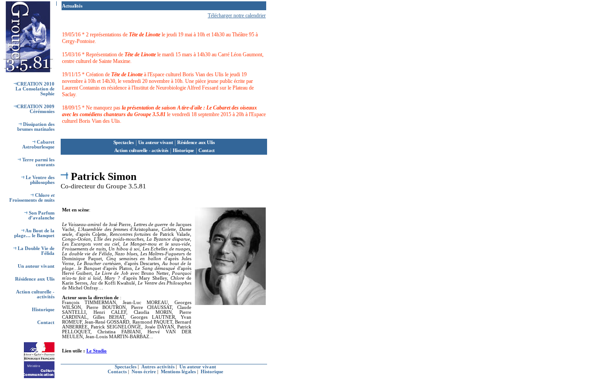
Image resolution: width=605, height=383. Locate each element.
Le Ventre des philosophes (39, 180)
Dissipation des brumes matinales (35, 127)
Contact (45, 322)
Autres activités (158, 366)
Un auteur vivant (36, 266)
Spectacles (123, 142)
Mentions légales (179, 371)
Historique (43, 309)
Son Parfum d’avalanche (40, 215)
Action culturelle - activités (140, 150)
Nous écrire (144, 371)
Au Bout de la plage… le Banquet (34, 233)
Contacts (118, 371)
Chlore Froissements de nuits (31, 198)
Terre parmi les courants (37, 162)
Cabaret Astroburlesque (38, 144)
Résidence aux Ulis (34, 279)
